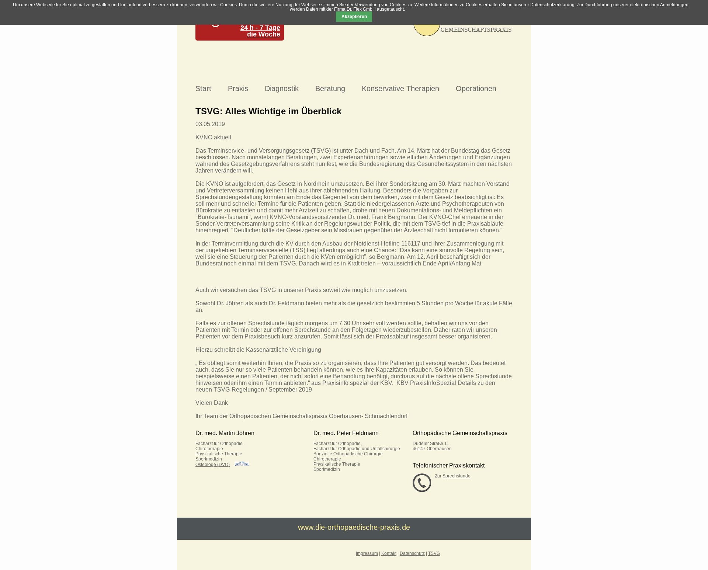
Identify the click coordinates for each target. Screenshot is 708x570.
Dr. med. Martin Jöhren (224, 433)
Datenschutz (412, 553)
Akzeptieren (354, 16)
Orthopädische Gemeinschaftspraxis (460, 433)
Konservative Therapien (400, 88)
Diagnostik (282, 88)
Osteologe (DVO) (212, 464)
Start (203, 88)
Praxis (238, 88)
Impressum (367, 553)
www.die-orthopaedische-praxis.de (354, 527)
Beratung (330, 88)
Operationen (476, 88)
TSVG (434, 553)
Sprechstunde (456, 476)
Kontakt (388, 553)
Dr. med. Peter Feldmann (346, 433)
